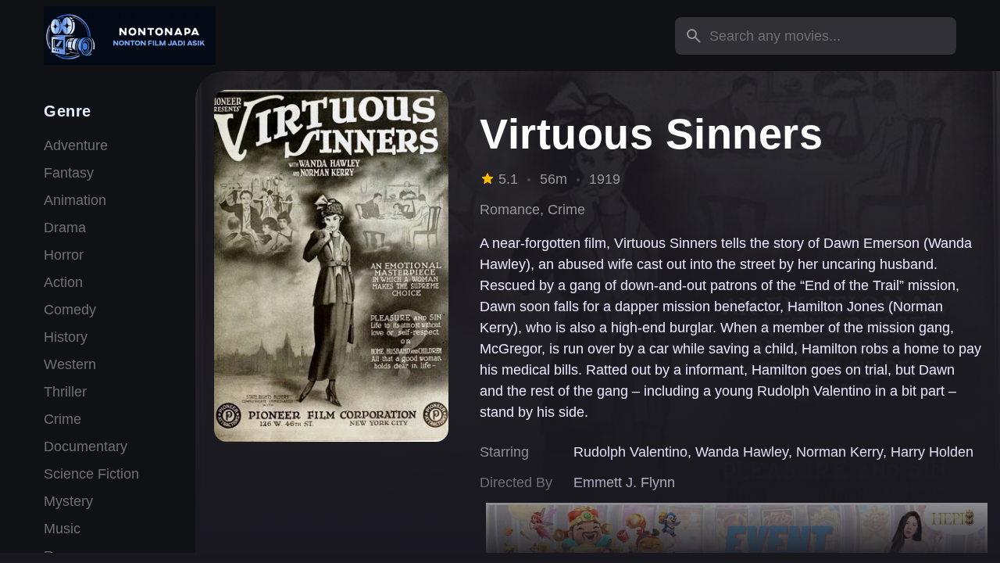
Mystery (68, 501)
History (66, 337)
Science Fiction (91, 474)
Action (63, 282)
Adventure (76, 145)
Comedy (70, 309)
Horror (64, 255)
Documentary (85, 446)
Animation (75, 200)
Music (62, 528)
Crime (62, 419)
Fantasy (69, 173)
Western (70, 364)
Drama (65, 227)
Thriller (65, 392)
